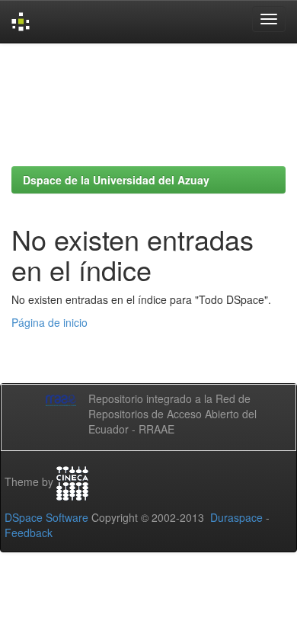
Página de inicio (49, 322)
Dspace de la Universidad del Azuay (116, 179)
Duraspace (236, 517)
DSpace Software (46, 517)
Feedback (29, 532)
